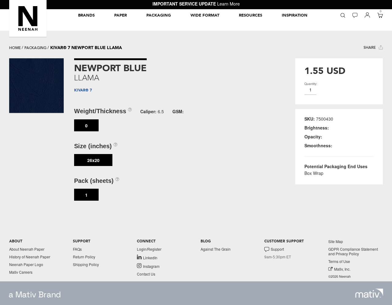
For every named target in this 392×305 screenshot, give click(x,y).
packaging (35, 48)
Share (370, 47)
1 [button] (86, 195)
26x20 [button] (93, 160)
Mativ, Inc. (342, 269)
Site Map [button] (335, 241)
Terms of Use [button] (339, 261)
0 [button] (86, 125)
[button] (28, 18)
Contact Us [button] (146, 274)
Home (15, 48)
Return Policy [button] (84, 256)
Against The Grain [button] (216, 249)
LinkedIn (150, 257)
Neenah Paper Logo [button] (26, 264)
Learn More (228, 4)
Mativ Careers (20, 272)
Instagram (151, 266)
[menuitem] (86, 15)
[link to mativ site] (369, 293)
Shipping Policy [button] (86, 264)
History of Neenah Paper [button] (29, 256)
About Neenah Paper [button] (26, 249)
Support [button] (277, 249)
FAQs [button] (77, 249)
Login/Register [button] (149, 249)
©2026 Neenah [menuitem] (339, 276)
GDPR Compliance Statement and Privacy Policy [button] (353, 251)
